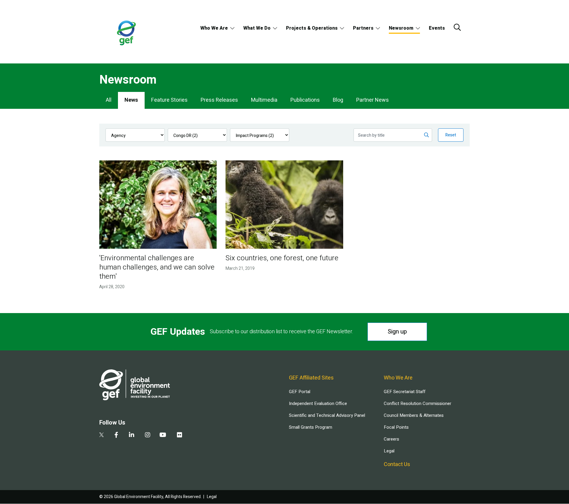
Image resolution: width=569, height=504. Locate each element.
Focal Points (396, 427)
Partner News (372, 100)
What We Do (257, 28)
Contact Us (397, 464)
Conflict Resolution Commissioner (417, 403)
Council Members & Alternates (414, 415)
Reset (450, 135)
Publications (305, 100)
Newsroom (401, 28)
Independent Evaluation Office (318, 403)
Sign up (397, 331)
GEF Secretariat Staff (404, 391)
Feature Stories (169, 100)
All (108, 100)
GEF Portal (299, 391)
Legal (389, 451)
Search (457, 27)
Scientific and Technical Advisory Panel (327, 415)
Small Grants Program (310, 427)
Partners (363, 28)
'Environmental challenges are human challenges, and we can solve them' (157, 267)
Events (437, 28)
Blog (338, 100)
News (131, 100)
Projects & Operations (312, 28)
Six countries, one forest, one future (282, 258)
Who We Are (214, 28)
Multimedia (264, 100)
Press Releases (219, 100)
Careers (391, 439)
